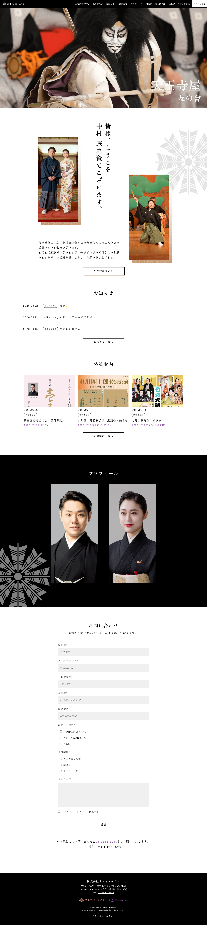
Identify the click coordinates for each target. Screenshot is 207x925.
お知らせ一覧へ (103, 342)
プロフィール (137, 3)
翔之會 (149, 3)
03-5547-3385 (106, 892)
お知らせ (110, 3)
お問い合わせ (199, 3)
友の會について (103, 270)
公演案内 (123, 3)
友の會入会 (98, 3)
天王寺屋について (81, 3)
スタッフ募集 (184, 3)
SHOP (172, 3)
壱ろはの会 (160, 3)
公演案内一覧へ (103, 436)
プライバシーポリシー (103, 916)
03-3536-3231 (106, 841)
